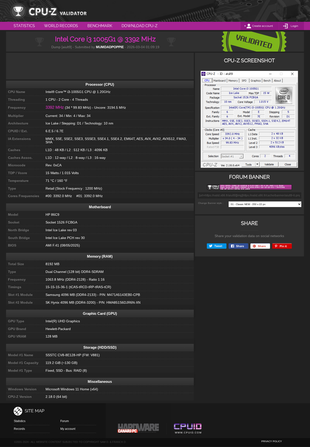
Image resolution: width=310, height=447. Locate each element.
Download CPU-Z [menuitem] (139, 25)
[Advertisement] (100, 66)
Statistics (19, 421)
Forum (64, 421)
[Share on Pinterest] (282, 246)
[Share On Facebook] (238, 246)
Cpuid (187, 429)
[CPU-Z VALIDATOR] (48, 11)
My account (67, 429)
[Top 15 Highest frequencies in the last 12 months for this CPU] (249, 121)
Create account (262, 26)
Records (19, 429)
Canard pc (138, 429)
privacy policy (271, 441)
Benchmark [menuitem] (99, 25)
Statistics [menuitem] (24, 25)
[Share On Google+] (260, 246)
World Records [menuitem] (61, 25)
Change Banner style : (210, 203)
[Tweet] (216, 246)
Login (294, 26)
